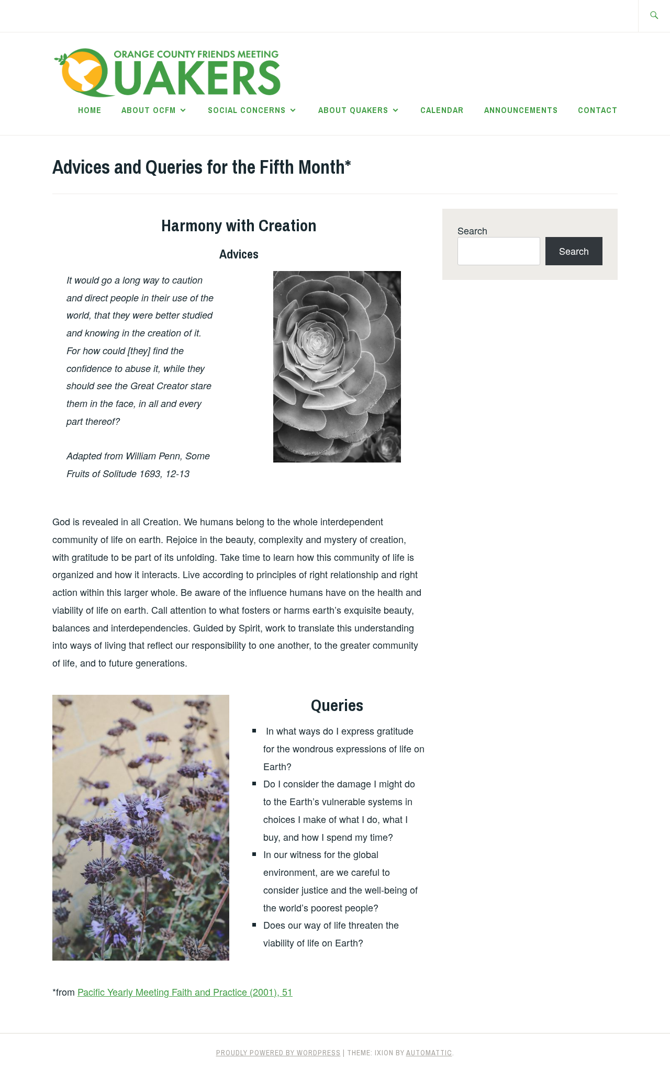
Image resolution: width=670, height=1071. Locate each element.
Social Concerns (247, 110)
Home (90, 110)
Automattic (429, 1052)
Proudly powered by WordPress (278, 1052)
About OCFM (148, 110)
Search (472, 230)
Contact (598, 110)
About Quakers (353, 110)
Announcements (521, 110)
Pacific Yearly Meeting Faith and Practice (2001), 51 (185, 991)
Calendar (442, 110)
